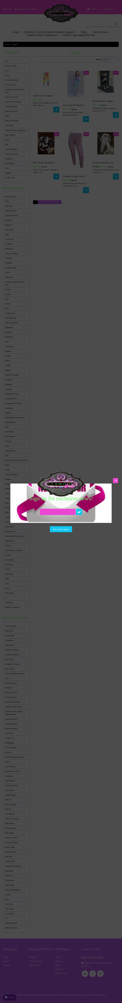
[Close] (115, 480)
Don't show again (61, 529)
